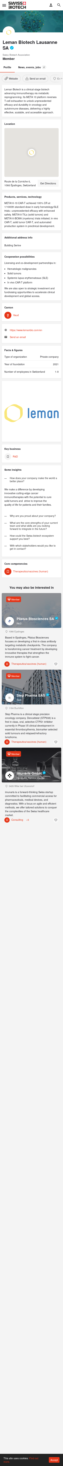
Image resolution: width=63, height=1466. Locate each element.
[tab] (31, 478)
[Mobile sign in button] (51, 5)
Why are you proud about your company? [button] (33, 516)
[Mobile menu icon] (4, 5)
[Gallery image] (31, 413)
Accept (54, 1460)
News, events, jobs (31, 67)
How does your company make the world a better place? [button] (33, 480)
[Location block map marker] (31, 152)
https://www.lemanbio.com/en (26, 330)
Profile (7, 67)
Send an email (18, 337)
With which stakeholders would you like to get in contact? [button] (33, 547)
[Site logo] (17, 5)
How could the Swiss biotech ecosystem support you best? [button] (32, 537)
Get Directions (48, 183)
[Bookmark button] (56, 664)
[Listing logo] (9, 32)
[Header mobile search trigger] (59, 5)
